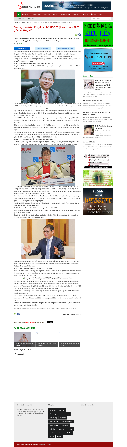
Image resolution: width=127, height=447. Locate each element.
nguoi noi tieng (54, 421)
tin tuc (52, 436)
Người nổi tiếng (36, 14)
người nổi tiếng (54, 425)
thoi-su (61, 433)
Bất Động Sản (65, 14)
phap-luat (66, 425)
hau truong (65, 414)
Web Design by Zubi (45, 444)
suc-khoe (53, 433)
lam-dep (63, 418)
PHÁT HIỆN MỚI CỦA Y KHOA (92, 101)
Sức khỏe (85, 14)
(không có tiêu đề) (89, 142)
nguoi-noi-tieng (67, 421)
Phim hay (47, 14)
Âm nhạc (25, 14)
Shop (101, 14)
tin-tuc (59, 436)
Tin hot (69, 433)
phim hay (53, 429)
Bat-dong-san (54, 414)
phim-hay (62, 429)
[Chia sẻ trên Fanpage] (76, 35)
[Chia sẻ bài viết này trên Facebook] (79, 35)
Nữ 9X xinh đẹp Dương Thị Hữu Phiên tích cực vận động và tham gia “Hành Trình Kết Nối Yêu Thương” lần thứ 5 (103, 85)
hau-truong (53, 418)
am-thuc (61, 410)
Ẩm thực (93, 14)
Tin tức (55, 14)
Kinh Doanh (23, 44)
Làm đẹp (75, 14)
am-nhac (52, 410)
